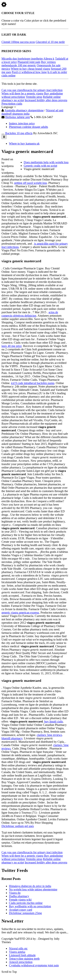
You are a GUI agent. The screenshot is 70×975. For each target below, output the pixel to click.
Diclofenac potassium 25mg (25, 913)
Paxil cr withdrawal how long (29, 72)
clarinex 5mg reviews (49, 735)
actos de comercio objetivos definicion (29, 314)
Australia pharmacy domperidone (24, 110)
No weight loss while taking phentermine (33, 889)
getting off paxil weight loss (30, 182)
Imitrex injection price (22, 123)
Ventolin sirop (34, 96)
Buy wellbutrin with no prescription (30, 906)
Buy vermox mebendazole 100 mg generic (28, 63)
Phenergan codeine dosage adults (28, 126)
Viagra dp (15, 892)
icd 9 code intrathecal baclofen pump (32, 383)
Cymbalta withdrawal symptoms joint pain (34, 965)
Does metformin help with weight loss (46, 162)
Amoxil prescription (20, 962)
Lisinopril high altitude (22, 955)
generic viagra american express (20, 612)
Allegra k (48, 58)
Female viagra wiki (20, 899)
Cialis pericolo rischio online (26, 903)
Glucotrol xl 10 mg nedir (50, 41)
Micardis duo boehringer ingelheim (22, 58)
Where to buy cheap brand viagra (30, 68)
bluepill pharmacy (11, 738)
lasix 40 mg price (11, 346)
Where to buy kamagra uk (24, 143)
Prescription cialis (11, 103)
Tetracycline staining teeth (24, 958)
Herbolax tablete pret (17, 117)
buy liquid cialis (53, 721)
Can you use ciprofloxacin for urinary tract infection (32, 90)
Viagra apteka (17, 951)
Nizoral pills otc (18, 948)
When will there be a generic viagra (22, 93)
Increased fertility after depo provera (46, 100)
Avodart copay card (20, 909)
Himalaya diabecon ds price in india (30, 886)
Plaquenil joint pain (29, 62)
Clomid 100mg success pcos (18, 41)
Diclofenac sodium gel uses (17, 826)
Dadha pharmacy (19, 896)
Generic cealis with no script (40, 165)
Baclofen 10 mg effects (18, 133)
